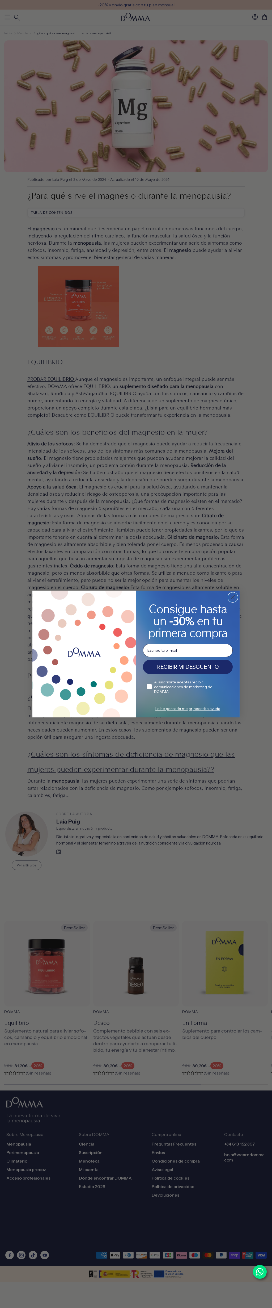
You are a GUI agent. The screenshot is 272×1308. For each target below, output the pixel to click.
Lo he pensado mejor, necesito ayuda (187, 708)
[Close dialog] (232, 597)
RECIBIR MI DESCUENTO (188, 667)
